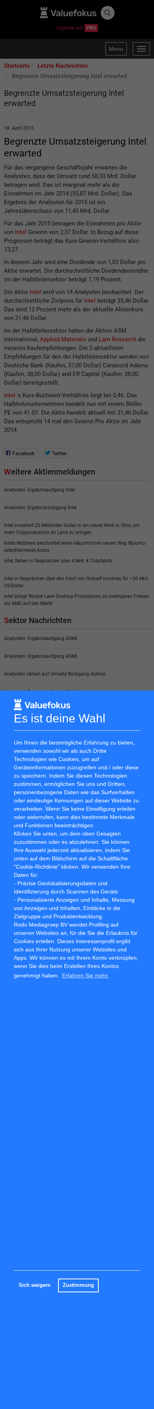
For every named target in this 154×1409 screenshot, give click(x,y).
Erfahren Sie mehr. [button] (85, 975)
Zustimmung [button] (78, 1285)
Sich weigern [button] (35, 1285)
